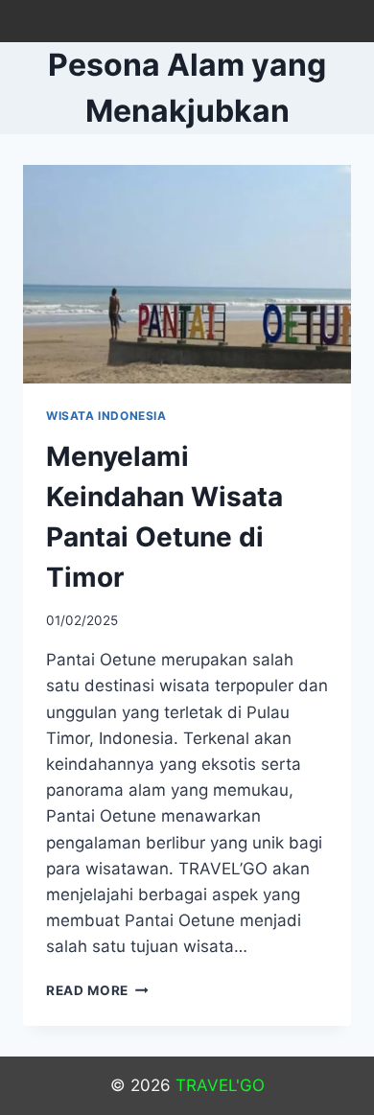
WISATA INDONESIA (106, 415)
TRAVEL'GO (220, 1085)
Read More (97, 990)
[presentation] (187, 274)
